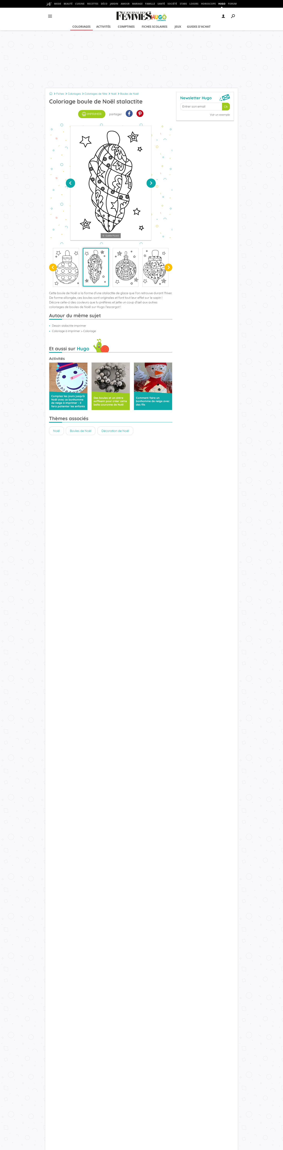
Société (172, 3)
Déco (104, 3)
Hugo (221, 3)
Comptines (126, 26)
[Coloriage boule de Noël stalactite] (96, 267)
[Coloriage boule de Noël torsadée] (155, 267)
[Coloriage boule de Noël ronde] (126, 267)
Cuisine (80, 3)
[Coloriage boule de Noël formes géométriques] (66, 267)
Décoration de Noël (115, 431)
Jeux (178, 26)
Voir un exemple (220, 114)
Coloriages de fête (96, 93)
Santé (161, 3)
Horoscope (208, 3)
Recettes (92, 3)
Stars (183, 3)
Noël (113, 93)
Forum (232, 3)
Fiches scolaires (154, 26)
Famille (150, 3)
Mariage (137, 3)
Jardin (114, 3)
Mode (57, 3)
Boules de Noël (129, 93)
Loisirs (193, 3)
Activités (103, 26)
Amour (125, 3)
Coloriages (81, 26)
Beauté (68, 3)
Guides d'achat (199, 26)
